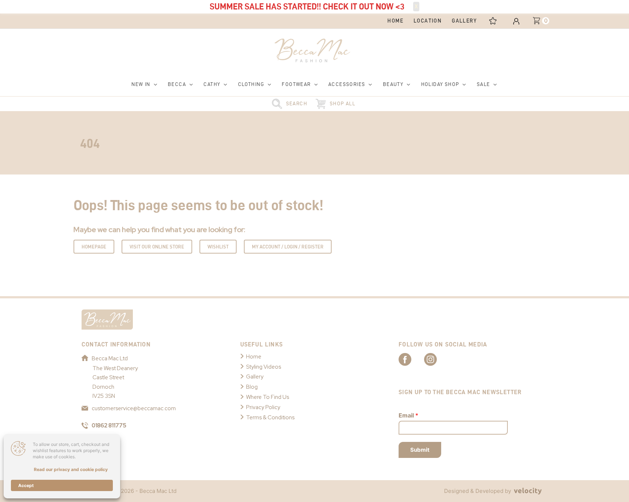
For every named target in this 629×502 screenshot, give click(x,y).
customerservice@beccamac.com (134, 408)
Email (408, 415)
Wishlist (218, 247)
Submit (420, 449)
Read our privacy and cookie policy (71, 469)
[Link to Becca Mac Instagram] (437, 359)
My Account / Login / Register (288, 247)
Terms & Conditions (270, 417)
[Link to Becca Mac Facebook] (411, 359)
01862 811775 (109, 425)
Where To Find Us (267, 397)
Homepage (94, 247)
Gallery (255, 376)
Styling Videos (263, 366)
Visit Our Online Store (157, 247)
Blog (252, 387)
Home (253, 356)
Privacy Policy (263, 407)
